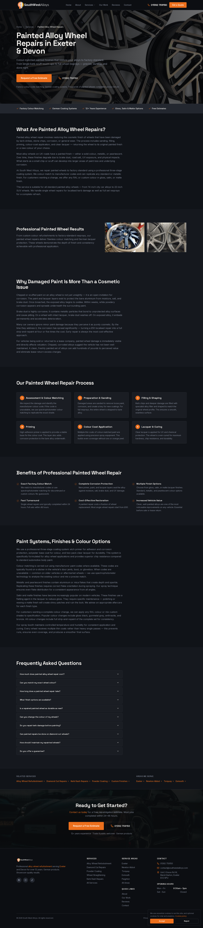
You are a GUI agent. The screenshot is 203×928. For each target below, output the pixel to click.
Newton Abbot (153, 781)
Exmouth (180, 781)
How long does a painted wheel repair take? (40, 691)
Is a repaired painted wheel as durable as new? (41, 708)
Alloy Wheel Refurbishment (29, 781)
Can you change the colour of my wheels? (39, 717)
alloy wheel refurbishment (40, 866)
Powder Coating (100, 781)
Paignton (126, 879)
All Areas (126, 883)
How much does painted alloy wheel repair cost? (42, 674)
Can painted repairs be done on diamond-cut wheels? (44, 734)
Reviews (116, 5)
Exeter (139, 781)
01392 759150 (159, 4)
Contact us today (78, 812)
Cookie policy (181, 916)
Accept (162, 921)
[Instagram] (25, 880)
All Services (92, 883)
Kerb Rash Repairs (79, 781)
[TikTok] (32, 880)
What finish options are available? (35, 700)
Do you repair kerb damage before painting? (40, 725)
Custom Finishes (119, 781)
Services (89, 5)
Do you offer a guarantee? (32, 751)
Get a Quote (178, 5)
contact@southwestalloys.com (173, 868)
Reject (186, 921)
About (78, 5)
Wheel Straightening (96, 875)
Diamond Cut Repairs (57, 781)
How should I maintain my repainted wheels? (40, 742)
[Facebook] (18, 880)
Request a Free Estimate (34, 78)
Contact (127, 5)
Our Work (103, 5)
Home (68, 5)
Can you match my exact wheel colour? (38, 682)
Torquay (168, 781)
